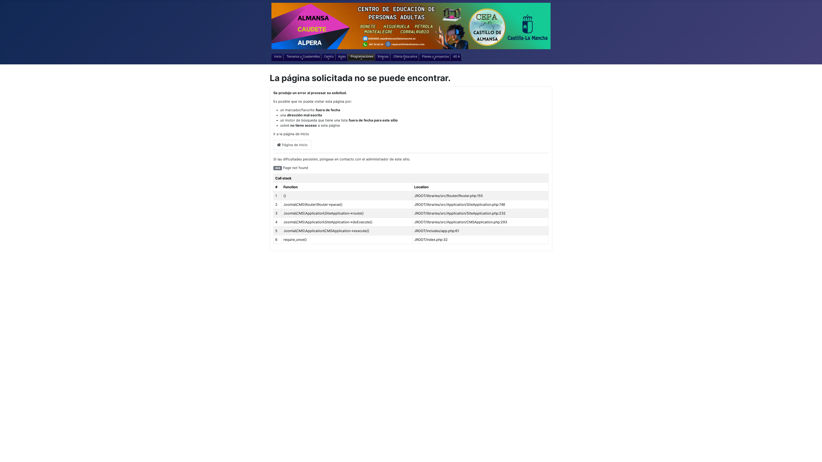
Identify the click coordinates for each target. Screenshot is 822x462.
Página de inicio (294, 145)
